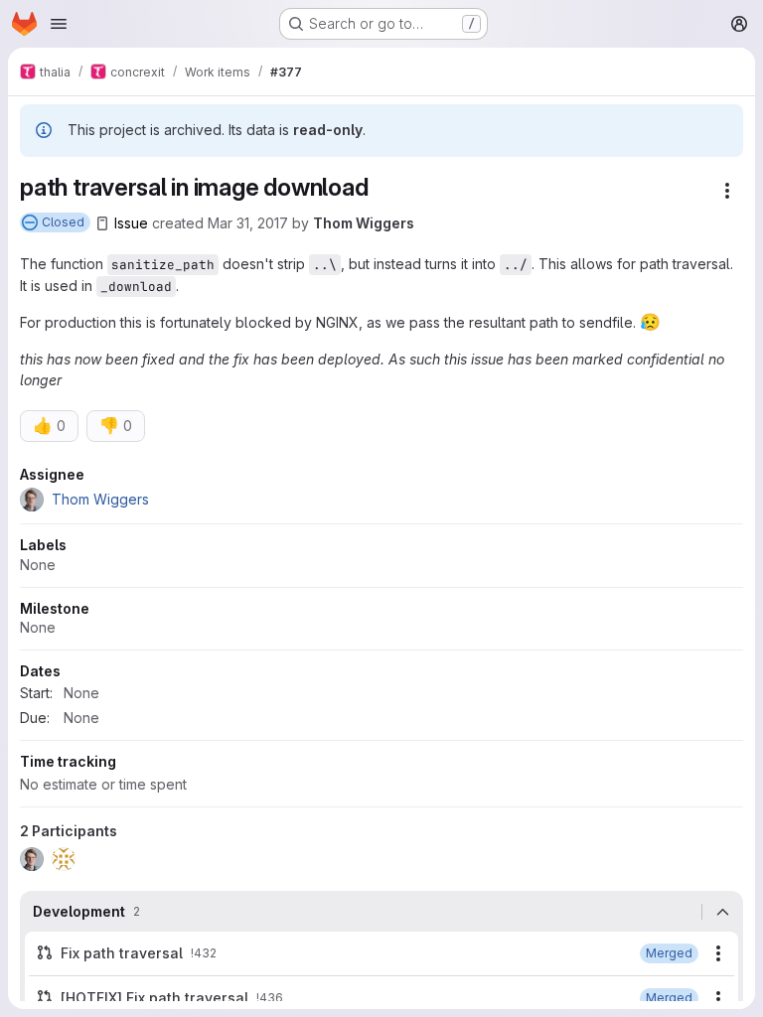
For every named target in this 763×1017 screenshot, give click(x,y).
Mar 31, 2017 (248, 223)
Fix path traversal (122, 952)
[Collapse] (722, 912)
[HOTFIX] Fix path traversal (154, 997)
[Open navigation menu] (59, 24)
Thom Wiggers (363, 223)
